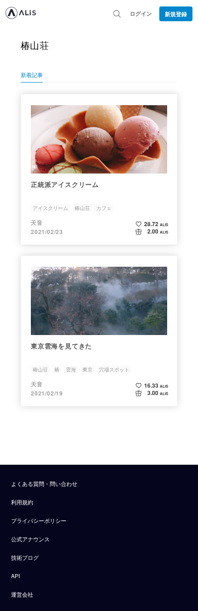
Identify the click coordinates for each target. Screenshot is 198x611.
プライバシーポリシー (38, 520)
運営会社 (22, 594)
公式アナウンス (30, 539)
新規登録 (176, 14)
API (15, 576)
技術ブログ (25, 557)
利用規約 (22, 502)
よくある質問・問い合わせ (44, 483)
